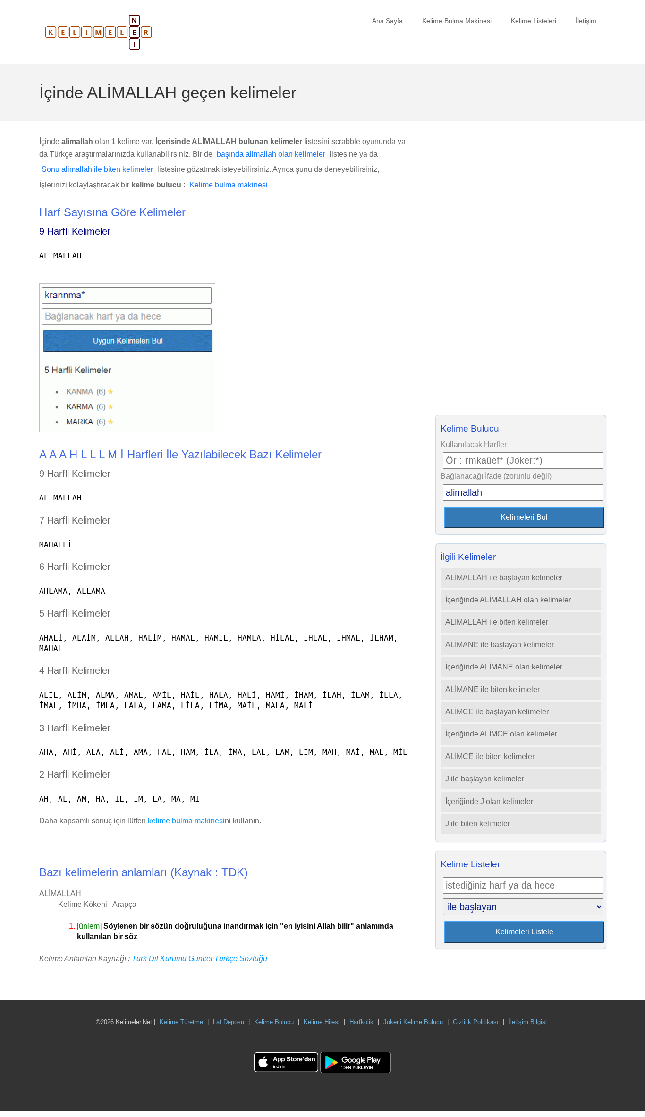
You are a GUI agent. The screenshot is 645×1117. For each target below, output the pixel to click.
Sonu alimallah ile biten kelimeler (97, 169)
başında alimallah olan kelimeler (271, 154)
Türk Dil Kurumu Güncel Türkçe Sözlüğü (199, 959)
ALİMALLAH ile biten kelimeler (496, 622)
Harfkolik (361, 1021)
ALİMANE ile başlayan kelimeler (499, 645)
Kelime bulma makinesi (228, 185)
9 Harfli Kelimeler (74, 231)
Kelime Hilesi (321, 1021)
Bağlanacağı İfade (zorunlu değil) (496, 476)
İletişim (586, 21)
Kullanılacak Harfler (474, 444)
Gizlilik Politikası (476, 1021)
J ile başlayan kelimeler (484, 779)
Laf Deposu (228, 1021)
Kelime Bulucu (274, 1021)
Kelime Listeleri (533, 21)
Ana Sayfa (387, 21)
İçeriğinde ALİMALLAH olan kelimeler (508, 600)
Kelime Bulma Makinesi (457, 21)
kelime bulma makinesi (186, 821)
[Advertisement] (521, 271)
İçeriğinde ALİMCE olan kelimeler (501, 734)
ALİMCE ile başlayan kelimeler (497, 712)
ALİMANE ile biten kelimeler (492, 689)
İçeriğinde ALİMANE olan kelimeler (503, 667)
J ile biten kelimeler (477, 824)
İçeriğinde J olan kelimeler (489, 801)
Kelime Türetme (181, 1021)
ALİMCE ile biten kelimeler (490, 757)
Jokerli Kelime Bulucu (413, 1021)
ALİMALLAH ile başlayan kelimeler (503, 578)
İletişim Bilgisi (528, 1021)
